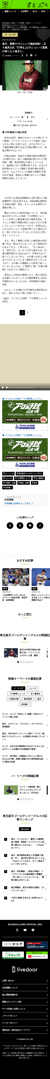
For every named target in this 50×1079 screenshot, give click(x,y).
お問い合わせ (8, 980)
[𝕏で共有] (22, 55)
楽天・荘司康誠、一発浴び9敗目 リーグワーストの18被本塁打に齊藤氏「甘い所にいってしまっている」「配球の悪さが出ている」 (27, 875)
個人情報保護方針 (10, 995)
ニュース (8, 478)
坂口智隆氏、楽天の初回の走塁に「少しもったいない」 (27, 888)
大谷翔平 (24, 11)
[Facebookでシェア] (27, 55)
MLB (35, 11)
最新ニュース (10, 11)
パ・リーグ (9, 473)
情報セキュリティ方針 (12, 1002)
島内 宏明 (24, 483)
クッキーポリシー (10, 1023)
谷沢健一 (8, 488)
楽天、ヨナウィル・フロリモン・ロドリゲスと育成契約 (22, 725)
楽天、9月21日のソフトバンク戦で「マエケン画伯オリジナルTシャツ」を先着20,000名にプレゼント (23, 736)
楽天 (35, 483)
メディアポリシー (10, 1016)
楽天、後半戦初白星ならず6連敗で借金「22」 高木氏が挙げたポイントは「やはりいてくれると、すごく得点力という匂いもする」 (27, 859)
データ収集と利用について (14, 1009)
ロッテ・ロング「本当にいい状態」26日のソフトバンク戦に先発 (22, 715)
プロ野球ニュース (23, 478)
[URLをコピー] (36, 55)
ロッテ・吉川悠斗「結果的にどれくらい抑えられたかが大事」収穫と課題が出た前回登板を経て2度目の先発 (22, 759)
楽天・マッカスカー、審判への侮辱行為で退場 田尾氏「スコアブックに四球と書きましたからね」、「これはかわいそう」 (27, 843)
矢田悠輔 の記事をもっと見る (17, 503)
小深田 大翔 (10, 483)
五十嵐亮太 (39, 478)
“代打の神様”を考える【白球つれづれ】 (26, 899)
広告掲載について (10, 988)
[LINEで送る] (31, 55)
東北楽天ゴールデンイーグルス (30, 473)
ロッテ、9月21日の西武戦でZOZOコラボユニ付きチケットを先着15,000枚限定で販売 (23, 747)
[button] (18, 662)
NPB (43, 11)
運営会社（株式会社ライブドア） (16, 1030)
